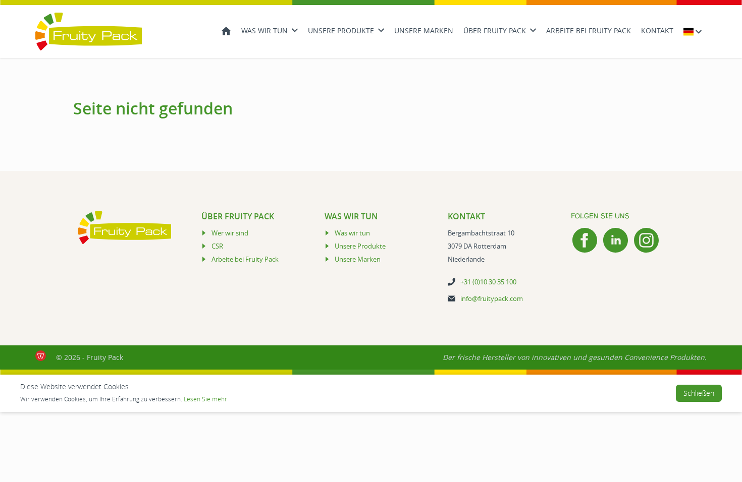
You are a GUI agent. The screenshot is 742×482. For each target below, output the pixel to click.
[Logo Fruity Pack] (88, 31)
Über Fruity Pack (494, 30)
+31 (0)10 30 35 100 (488, 281)
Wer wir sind (229, 232)
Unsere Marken (423, 30)
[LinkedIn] (615, 240)
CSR (217, 246)
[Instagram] (646, 240)
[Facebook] (585, 240)
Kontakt (657, 30)
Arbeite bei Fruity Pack (588, 30)
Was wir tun (264, 30)
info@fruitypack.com (491, 298)
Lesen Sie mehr (205, 399)
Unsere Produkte (341, 30)
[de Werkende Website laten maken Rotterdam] (40, 355)
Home (226, 30)
